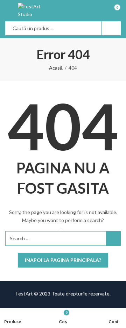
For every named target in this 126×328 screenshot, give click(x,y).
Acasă (56, 68)
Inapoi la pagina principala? (63, 260)
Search (111, 28)
